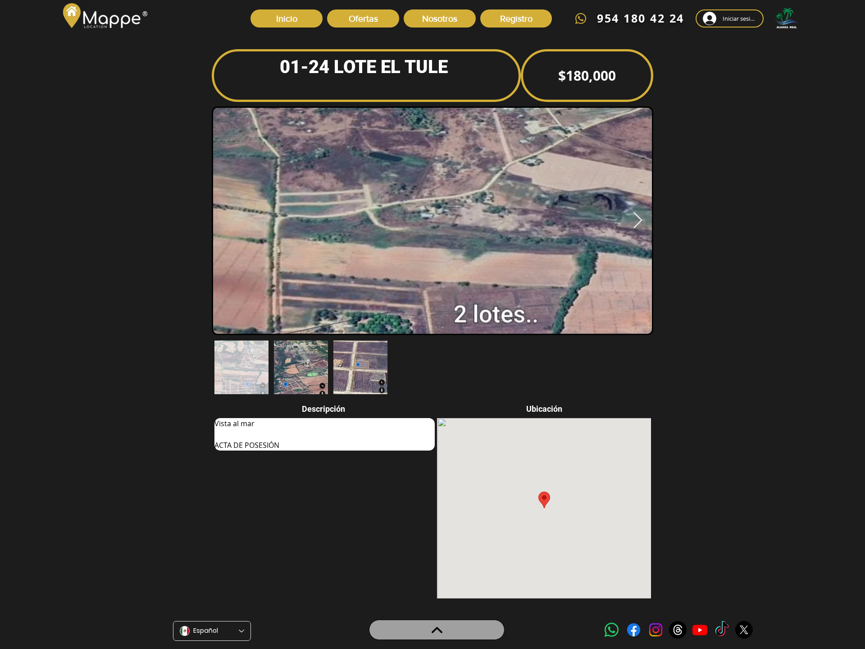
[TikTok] (722, 630)
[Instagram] (656, 630)
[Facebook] (633, 630)
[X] (744, 630)
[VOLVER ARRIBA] (437, 630)
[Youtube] (700, 630)
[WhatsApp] (611, 630)
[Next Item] (638, 221)
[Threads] (678, 630)
